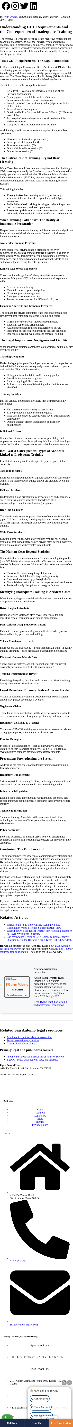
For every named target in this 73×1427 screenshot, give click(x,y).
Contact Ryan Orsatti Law (21, 1043)
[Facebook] (6, 6)
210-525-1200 (62, 948)
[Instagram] (15, 6)
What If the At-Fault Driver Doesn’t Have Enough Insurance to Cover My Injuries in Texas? (39, 932)
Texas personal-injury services (23, 1040)
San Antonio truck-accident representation (29, 1037)
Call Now (12, 1423)
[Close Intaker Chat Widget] (69, 1382)
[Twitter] (24, 6)
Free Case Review (61, 1423)
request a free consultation (14, 951)
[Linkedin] (33, 6)
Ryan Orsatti (10, 16)
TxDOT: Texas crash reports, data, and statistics (32, 1059)
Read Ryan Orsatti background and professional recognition (50, 1003)
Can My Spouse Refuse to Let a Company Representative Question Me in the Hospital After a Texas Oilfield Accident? (39, 938)
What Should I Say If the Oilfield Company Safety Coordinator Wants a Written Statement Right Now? (34, 926)
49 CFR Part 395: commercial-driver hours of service (35, 1056)
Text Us (36, 1423)
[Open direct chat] (64, 1382)
